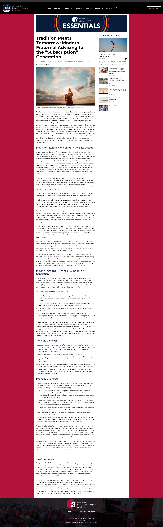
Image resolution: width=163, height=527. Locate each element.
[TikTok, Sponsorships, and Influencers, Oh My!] (113, 45)
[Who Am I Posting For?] (103, 108)
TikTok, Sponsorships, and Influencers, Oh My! (110, 55)
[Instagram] (79, 515)
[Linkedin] (83, 515)
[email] (87, 515)
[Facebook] (75, 515)
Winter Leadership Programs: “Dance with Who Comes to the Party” (118, 90)
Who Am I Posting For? (115, 106)
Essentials (102, 51)
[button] (116, 8)
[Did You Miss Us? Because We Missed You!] (103, 100)
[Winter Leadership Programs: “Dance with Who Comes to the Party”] (103, 91)
